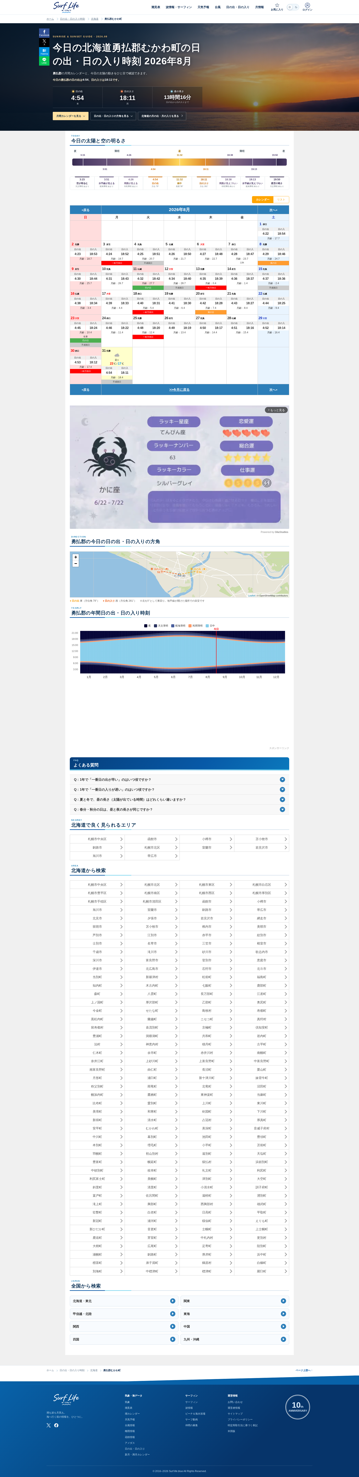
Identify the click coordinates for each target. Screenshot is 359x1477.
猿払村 (206, 1162)
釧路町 (152, 1254)
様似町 (206, 1221)
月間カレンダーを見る (68, 116)
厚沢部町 (152, 1002)
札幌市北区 (152, 847)
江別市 (152, 935)
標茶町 (97, 1262)
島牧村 (206, 1010)
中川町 (97, 1137)
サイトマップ (235, 1413)
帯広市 (152, 856)
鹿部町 (261, 985)
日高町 (206, 1212)
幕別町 (152, 1137)
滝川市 (152, 952)
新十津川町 (207, 1078)
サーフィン (191, 1402)
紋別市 (261, 935)
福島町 (261, 977)
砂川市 (206, 952)
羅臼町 (261, 1271)
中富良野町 (261, 1061)
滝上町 (97, 1204)
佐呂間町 (152, 1195)
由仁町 (152, 1069)
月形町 (97, 1078)
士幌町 (206, 1229)
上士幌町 (262, 1229)
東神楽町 (207, 1094)
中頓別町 (97, 1170)
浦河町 (152, 1221)
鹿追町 (97, 1237)
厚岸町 (206, 1254)
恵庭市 (261, 960)
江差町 (261, 994)
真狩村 (261, 1019)
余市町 (152, 1052)
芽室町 (152, 1237)
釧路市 (97, 847)
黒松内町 (97, 1019)
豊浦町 (97, 1036)
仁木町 (97, 1052)
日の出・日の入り (135, 1448)
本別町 (97, 1145)
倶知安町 (262, 1027)
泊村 (97, 1044)
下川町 (261, 1111)
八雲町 (152, 994)
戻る (86, 210)
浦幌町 (97, 1254)
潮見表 (128, 1407)
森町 (97, 994)
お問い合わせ (235, 1402)
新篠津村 (152, 977)
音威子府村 (261, 1128)
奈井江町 (97, 1061)
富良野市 (152, 960)
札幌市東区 (207, 884)
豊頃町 (261, 1137)
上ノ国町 (97, 1002)
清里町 (152, 1187)
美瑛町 (97, 1111)
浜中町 (261, 1254)
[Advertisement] (179, 717)
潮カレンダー (132, 1413)
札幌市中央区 (97, 839)
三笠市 (206, 943)
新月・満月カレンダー (137, 1454)
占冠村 (206, 1120)
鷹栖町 (152, 1094)
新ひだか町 (97, 1229)
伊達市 (97, 968)
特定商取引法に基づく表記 (243, 1425)
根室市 (261, 943)
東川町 (261, 1103)
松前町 (206, 977)
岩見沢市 (262, 847)
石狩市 (206, 968)
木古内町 (152, 985)
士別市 (97, 943)
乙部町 (206, 1002)
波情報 (189, 1407)
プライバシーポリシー (240, 1419)
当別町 (97, 977)
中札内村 (207, 1237)
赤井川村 (207, 1052)
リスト (281, 199)
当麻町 (261, 1094)
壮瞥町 (97, 1212)
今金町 (97, 1010)
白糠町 (261, 1262)
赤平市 (206, 935)
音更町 (152, 1229)
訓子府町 (262, 1187)
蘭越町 (152, 1019)
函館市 (152, 839)
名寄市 (152, 943)
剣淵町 (206, 1111)
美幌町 (152, 1178)
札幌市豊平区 (97, 893)
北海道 (94, 18)
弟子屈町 (152, 1262)
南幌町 (261, 1052)
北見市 (97, 918)
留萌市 (97, 926)
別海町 (97, 1271)
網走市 (261, 918)
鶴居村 (206, 1262)
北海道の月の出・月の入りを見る (160, 116)
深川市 (97, 960)
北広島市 (152, 968)
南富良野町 (97, 1069)
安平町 (97, 1128)
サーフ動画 (191, 1419)
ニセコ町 (207, 1019)
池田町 (206, 1137)
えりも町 (262, 1221)
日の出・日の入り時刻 (72, 18)
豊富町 (97, 1162)
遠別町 (206, 1153)
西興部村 (207, 1204)
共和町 (206, 1036)
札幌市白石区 (261, 884)
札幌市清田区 (152, 901)
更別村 (261, 1237)
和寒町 (152, 1111)
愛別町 (152, 1103)
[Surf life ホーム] (67, 7)
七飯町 (206, 985)
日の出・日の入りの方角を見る (111, 116)
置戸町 (97, 1195)
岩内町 (261, 1036)
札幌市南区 (152, 893)
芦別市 (97, 935)
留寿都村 (97, 1027)
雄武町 (261, 1204)
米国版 (231, 1431)
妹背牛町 (262, 1078)
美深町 (206, 1128)
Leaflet (251, 595)
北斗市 (261, 968)
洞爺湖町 (152, 1036)
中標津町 (152, 1271)
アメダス (130, 1443)
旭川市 (97, 856)
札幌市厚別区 (261, 893)
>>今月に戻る (179, 389)
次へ (272, 210)
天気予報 (130, 1419)
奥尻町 (261, 1002)
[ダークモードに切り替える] (293, 7)
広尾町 (152, 1246)
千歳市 (97, 952)
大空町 (261, 1178)
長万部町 (207, 994)
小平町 (206, 1145)
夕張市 (152, 918)
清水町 (152, 1120)
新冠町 (97, 1221)
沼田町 (261, 1086)
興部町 (152, 1204)
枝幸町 (152, 1170)
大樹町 (97, 1246)
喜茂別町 (152, 1027)
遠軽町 (206, 1195)
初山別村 (152, 1153)
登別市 (206, 960)
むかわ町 (152, 1128)
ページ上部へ (304, 1370)
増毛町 (152, 1145)
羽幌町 (97, 1153)
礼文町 (206, 1170)
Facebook (44, 35)
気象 (127, 1402)
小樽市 (206, 839)
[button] (124, 1301)
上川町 (206, 1103)
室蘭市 (206, 847)
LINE (44, 63)
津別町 (206, 1178)
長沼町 (206, 1069)
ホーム (50, 18)
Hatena (44, 54)
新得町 (97, 1120)
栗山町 (261, 1069)
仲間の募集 (191, 1425)
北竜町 (206, 1086)
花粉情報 (130, 1437)
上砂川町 (152, 1061)
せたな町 (152, 1010)
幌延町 (152, 1162)
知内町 (97, 985)
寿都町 (261, 1010)
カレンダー (262, 199)
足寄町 (206, 1246)
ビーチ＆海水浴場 (195, 1413)
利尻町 (261, 1170)
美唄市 (261, 926)
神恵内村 (152, 1044)
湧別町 (261, 1195)
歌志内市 (262, 952)
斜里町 (97, 1187)
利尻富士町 (97, 1178)
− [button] (75, 563)
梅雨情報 (130, 1431)
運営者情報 (234, 1407)
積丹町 (206, 1044)
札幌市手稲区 (97, 901)
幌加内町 (97, 1094)
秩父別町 (97, 1086)
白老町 (152, 1212)
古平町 (261, 1044)
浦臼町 (152, 1078)
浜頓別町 (262, 1162)
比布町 (97, 1103)
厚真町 (261, 1120)
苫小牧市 (262, 839)
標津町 (206, 1271)
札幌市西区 (207, 893)
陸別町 (261, 1246)
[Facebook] (56, 1425)
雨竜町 (152, 1086)
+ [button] (75, 557)
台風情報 (130, 1425)
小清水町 (207, 1187)
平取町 (261, 1212)
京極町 (206, 1027)
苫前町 (261, 1145)
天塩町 (261, 1153)
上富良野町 (207, 1061)
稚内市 (206, 926)
